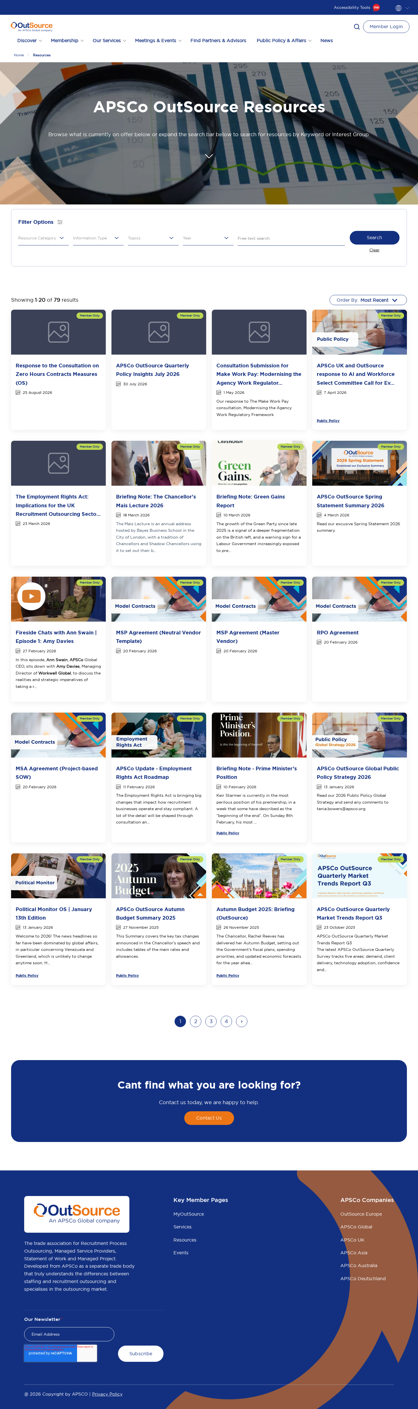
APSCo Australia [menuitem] (358, 1265)
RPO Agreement (338, 632)
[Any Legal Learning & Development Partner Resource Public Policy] (43, 238)
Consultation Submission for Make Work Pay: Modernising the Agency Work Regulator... (258, 374)
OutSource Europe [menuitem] (361, 1214)
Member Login (386, 26)
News (326, 40)
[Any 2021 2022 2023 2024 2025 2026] (208, 238)
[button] (357, 26)
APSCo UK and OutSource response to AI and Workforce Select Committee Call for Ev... (356, 374)
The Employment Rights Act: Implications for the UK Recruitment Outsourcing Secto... (58, 505)
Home (19, 55)
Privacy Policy (107, 1394)
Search (374, 237)
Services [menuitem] (182, 1227)
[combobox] (41, 238)
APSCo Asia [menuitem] (353, 1252)
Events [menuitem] (181, 1252)
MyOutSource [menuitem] (188, 1214)
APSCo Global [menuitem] (356, 1227)
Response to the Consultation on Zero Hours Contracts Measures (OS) (57, 374)
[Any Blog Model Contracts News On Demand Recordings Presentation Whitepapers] (98, 238)
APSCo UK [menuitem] (352, 1240)
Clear (374, 250)
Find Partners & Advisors (218, 40)
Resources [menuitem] (184, 1240)
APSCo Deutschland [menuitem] (363, 1278)
